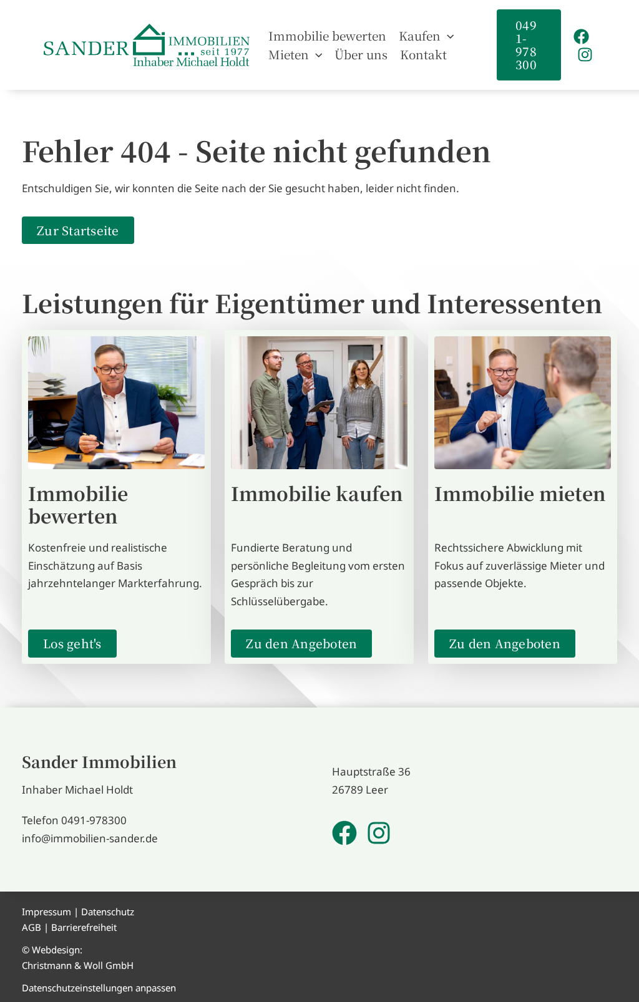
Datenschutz (107, 911)
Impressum (46, 911)
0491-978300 (94, 820)
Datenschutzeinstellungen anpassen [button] (99, 987)
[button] (447, 35)
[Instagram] (585, 54)
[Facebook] (581, 36)
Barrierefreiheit (84, 927)
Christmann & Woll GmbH (78, 965)
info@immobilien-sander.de (90, 838)
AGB (31, 927)
